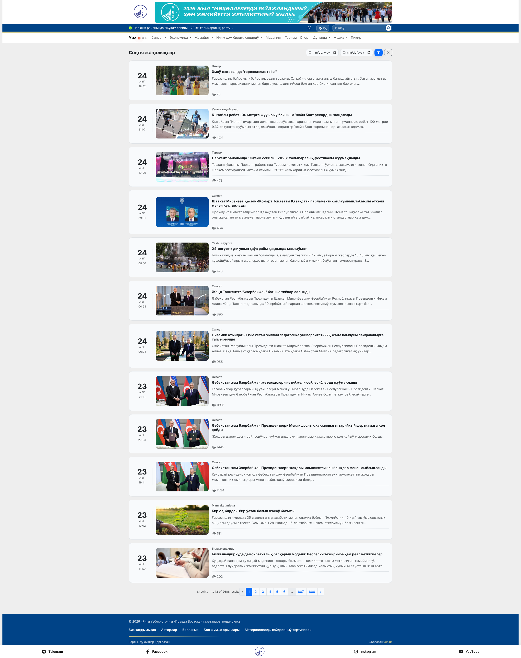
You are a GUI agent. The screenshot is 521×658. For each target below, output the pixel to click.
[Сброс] (388, 52)
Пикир (356, 37)
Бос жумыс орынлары (222, 630)
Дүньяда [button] (320, 37)
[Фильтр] (378, 52)
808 (312, 592)
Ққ (325, 28)
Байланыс (190, 630)
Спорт (305, 37)
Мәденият (274, 37)
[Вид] (309, 28)
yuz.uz (387, 642)
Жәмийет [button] (203, 37)
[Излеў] (388, 28)
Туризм (291, 37)
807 (301, 592)
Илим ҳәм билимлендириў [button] (238, 37)
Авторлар (169, 630)
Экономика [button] (179, 37)
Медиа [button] (339, 37)
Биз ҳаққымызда (142, 630)
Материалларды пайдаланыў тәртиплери (278, 630)
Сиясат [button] (157, 37)
